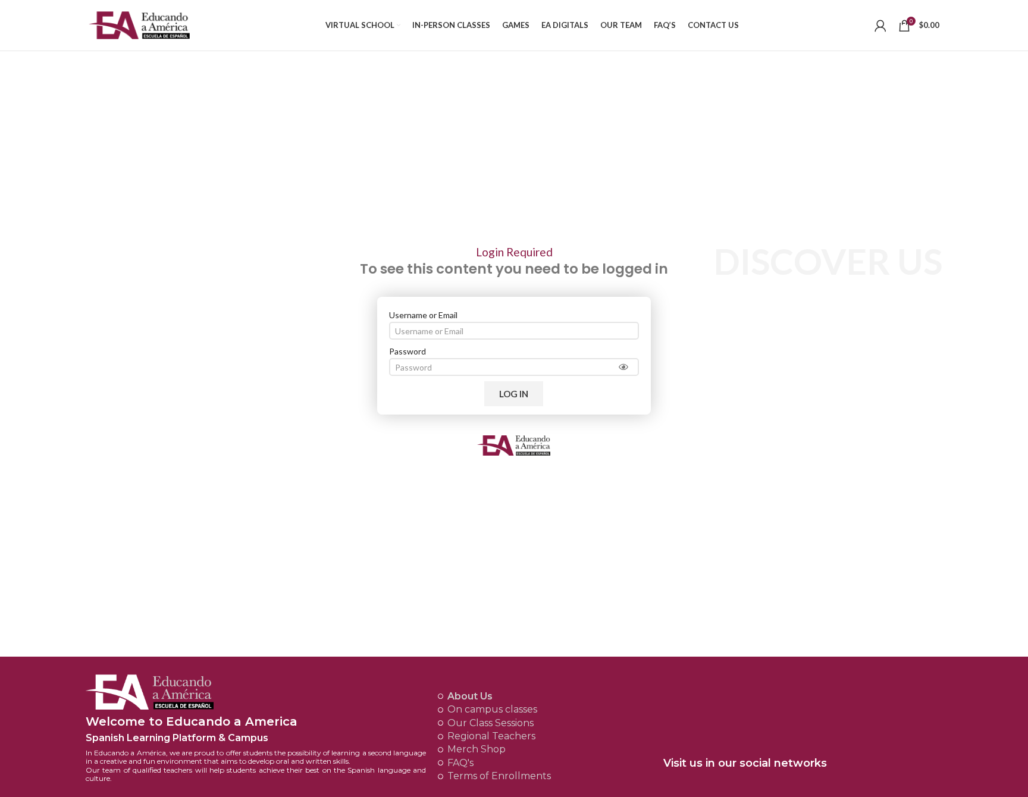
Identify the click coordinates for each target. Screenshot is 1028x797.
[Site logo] (139, 24)
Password (407, 351)
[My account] (880, 25)
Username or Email (423, 315)
